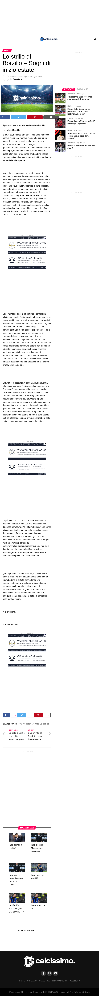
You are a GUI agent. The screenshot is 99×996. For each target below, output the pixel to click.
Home (22, 981)
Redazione (17, 79)
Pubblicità (74, 981)
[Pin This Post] (35, 117)
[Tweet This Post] (19, 117)
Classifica (44, 981)
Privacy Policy (59, 981)
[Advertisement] (49, 18)
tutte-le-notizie (41, 724)
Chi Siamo (32, 981)
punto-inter (25, 724)
